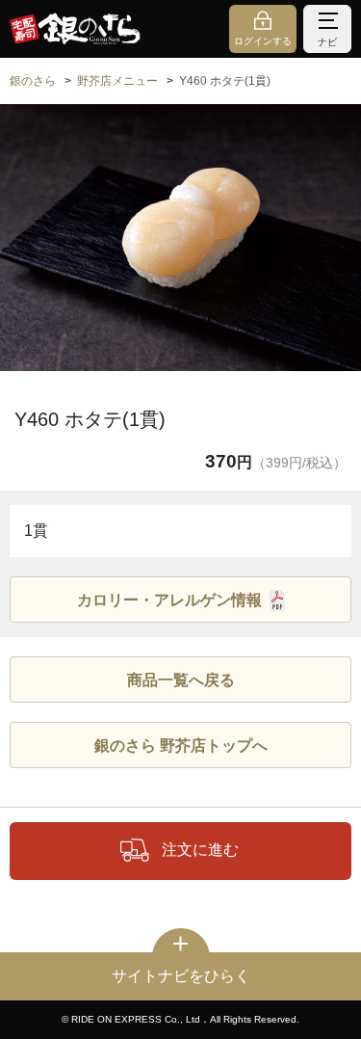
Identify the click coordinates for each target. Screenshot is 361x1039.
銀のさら (33, 81)
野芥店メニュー (117, 81)
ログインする (263, 41)
